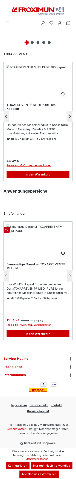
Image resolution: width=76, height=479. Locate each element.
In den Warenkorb (38, 174)
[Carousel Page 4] (43, 42)
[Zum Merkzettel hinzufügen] (63, 94)
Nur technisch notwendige (51, 465)
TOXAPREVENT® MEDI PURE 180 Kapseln (31, 107)
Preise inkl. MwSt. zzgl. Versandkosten (29, 165)
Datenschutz (39, 405)
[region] (38, 41)
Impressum (19, 405)
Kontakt (56, 405)
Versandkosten (17, 429)
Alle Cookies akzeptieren (39, 474)
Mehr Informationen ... (38, 458)
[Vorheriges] (6, 116)
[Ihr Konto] (59, 22)
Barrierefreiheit (38, 411)
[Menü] (8, 22)
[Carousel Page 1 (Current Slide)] (26, 42)
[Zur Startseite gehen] (38, 10)
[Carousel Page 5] (49, 42)
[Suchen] (43, 22)
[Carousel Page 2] (32, 42)
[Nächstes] (69, 116)
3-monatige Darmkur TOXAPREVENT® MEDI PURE (36, 266)
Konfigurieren (17, 465)
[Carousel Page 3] (38, 42)
